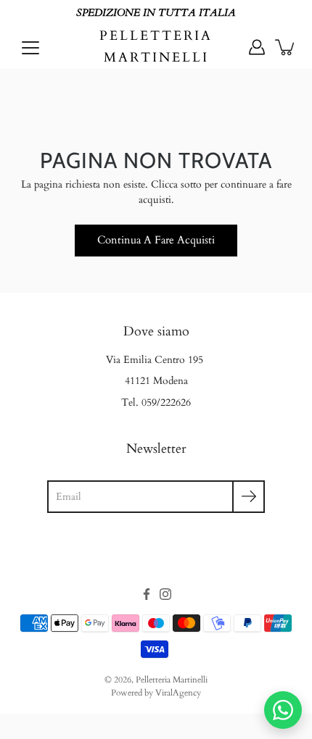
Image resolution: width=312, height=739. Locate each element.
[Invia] (248, 496)
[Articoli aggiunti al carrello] (285, 47)
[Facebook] (146, 594)
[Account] (256, 47)
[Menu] (30, 48)
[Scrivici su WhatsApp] (283, 710)
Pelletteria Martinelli (156, 47)
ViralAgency (178, 692)
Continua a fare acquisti (156, 240)
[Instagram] (165, 594)
